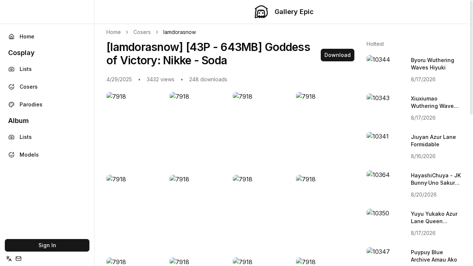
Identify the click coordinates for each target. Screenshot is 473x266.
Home (27, 36)
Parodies (31, 104)
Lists (26, 69)
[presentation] (284, 133)
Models (29, 154)
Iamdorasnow (179, 32)
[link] (179, 32)
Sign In (47, 245)
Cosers (29, 86)
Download (337, 55)
